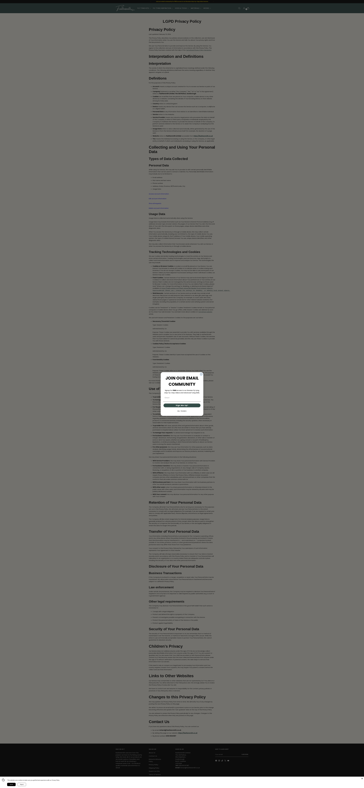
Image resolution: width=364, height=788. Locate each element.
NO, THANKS (182, 411)
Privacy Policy (55, 780)
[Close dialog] (201, 374)
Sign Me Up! (182, 405)
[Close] (362, 778)
